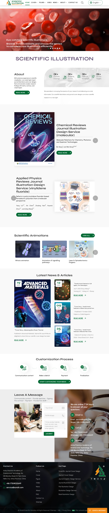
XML (59, 510)
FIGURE (41, 2)
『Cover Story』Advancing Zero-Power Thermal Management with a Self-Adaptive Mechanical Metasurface (31, 330)
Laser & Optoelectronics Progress (78, 261)
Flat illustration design (66, 487)
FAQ (37, 494)
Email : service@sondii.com (81, 419)
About (62, 2)
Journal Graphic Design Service (69, 479)
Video (49, 2)
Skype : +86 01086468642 (80, 422)
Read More (20, 93)
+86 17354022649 (13, 483)
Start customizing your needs (53, 382)
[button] (48, 48)
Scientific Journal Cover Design (69, 471)
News (55, 2)
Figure (38, 479)
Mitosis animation (22, 260)
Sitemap (39, 502)
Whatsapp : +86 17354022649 (82, 435)
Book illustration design (66, 494)
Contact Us (73, 2)
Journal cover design (66, 475)
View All (86, 236)
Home (27, 2)
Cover (33, 2)
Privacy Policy (66, 510)
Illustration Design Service (67, 490)
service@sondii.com (14, 487)
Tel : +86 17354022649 (79, 432)
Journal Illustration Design (67, 483)
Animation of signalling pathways (51, 261)
